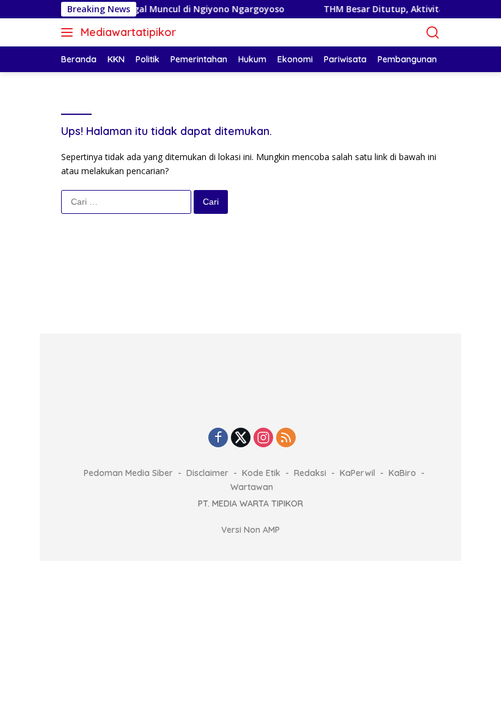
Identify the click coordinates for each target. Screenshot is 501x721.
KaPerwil (357, 472)
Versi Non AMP (250, 529)
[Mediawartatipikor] (250, 394)
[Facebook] (218, 438)
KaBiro (402, 472)
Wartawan (251, 486)
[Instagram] (263, 438)
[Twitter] (240, 438)
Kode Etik (261, 472)
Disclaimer (207, 472)
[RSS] (286, 438)
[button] (69, 32)
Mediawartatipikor (128, 32)
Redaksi (310, 472)
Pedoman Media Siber (128, 472)
